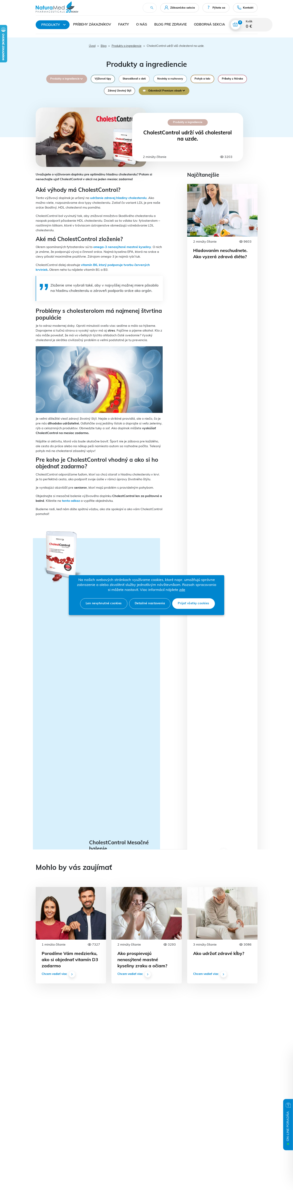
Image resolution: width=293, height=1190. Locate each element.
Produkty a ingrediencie (127, 46)
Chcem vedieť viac (54, 974)
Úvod (92, 46)
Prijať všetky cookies (193, 603)
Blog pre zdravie (170, 24)
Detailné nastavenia (150, 603)
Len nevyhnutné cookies (104, 603)
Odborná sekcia (209, 24)
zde (182, 590)
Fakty (123, 24)
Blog (103, 46)
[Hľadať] (152, 8)
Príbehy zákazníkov (92, 24)
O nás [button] (141, 24)
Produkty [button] (50, 25)
